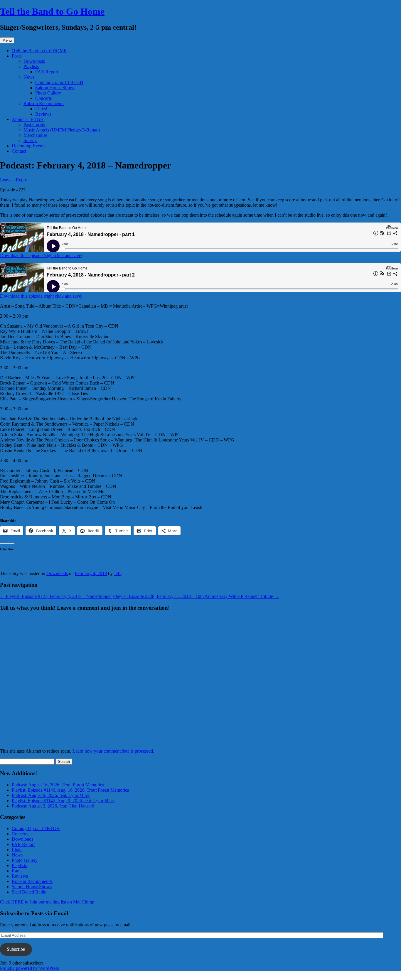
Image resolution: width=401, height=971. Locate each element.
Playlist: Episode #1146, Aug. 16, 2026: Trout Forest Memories (70, 790)
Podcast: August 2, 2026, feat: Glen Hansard (53, 805)
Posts (16, 55)
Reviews (43, 114)
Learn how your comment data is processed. (113, 751)
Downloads (34, 61)
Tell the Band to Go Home (52, 11)
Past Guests (34, 124)
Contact (19, 151)
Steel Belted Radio (29, 891)
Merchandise (35, 135)
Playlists (31, 66)
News (28, 77)
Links (17, 849)
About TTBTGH (28, 119)
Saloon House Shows (55, 87)
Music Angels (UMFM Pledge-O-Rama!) (61, 129)
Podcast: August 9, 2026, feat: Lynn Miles (51, 795)
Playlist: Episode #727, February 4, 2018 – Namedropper (56, 596)
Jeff (117, 573)
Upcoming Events (28, 145)
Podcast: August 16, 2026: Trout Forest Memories (58, 784)
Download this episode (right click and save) (41, 255)
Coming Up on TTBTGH (59, 82)
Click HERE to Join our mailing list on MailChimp (47, 901)
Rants (17, 870)
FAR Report (46, 71)
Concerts (43, 98)
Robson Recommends (43, 103)
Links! (41, 108)
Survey (30, 140)
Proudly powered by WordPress (29, 968)
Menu (7, 40)
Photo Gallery (48, 92)
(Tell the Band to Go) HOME (39, 50)
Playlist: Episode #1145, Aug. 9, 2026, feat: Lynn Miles (63, 800)
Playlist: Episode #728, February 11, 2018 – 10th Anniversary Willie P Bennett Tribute (196, 596)
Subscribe (16, 949)
